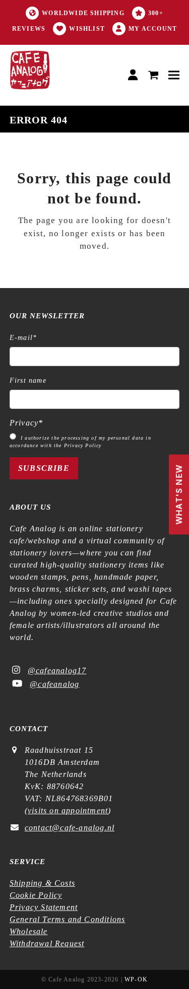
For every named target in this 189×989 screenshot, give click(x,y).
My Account (153, 28)
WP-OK (136, 979)
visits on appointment (68, 810)
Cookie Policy (36, 895)
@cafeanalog (54, 684)
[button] (153, 75)
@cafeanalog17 (57, 670)
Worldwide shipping (83, 13)
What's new (179, 495)
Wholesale (29, 931)
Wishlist (87, 28)
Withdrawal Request (47, 943)
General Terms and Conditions (67, 919)
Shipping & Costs (42, 883)
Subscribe (44, 468)
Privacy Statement (44, 907)
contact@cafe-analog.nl (69, 827)
